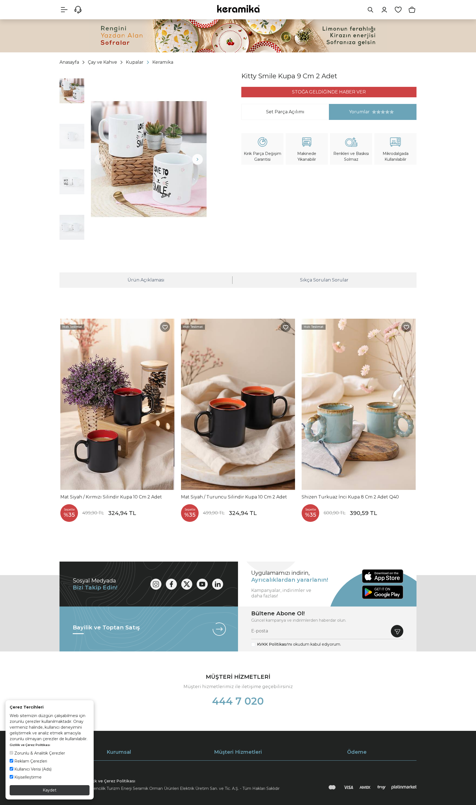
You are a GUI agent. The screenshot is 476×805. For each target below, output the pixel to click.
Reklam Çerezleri (30, 761)
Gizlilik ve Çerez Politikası (30, 745)
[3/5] (378, 112)
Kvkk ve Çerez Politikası (111, 781)
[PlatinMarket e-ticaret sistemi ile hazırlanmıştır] (403, 787)
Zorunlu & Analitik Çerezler (39, 753)
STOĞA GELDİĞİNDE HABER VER (329, 92)
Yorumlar (349, 111)
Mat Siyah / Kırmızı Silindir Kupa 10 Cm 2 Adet (111, 497)
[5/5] (383, 112)
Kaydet (49, 790)
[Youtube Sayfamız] (202, 584)
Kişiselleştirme (27, 777)
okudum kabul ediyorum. (299, 644)
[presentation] (100, 159)
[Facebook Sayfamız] (171, 584)
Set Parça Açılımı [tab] (285, 111)
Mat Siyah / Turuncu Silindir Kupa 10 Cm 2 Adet (234, 497)
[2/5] (376, 112)
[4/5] (381, 112)
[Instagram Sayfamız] (155, 584)
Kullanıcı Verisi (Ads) (32, 769)
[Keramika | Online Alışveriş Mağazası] (238, 8)
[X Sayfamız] (186, 584)
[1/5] (374, 112)
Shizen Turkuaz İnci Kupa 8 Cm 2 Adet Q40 (350, 497)
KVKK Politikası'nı (274, 644)
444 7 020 (238, 701)
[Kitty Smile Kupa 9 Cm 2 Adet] (149, 159)
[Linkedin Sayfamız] (217, 584)
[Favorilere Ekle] (165, 327)
